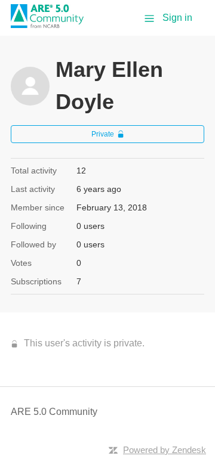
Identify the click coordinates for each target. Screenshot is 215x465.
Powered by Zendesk (164, 450)
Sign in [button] (177, 18)
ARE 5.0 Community (54, 412)
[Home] (51, 25)
